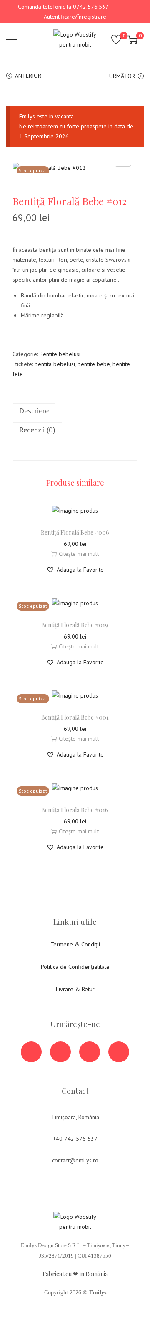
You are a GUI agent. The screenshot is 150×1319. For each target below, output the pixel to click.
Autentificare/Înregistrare (75, 16)
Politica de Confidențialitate (75, 966)
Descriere (34, 410)
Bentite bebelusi (60, 354)
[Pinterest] (118, 1051)
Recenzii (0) (37, 430)
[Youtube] (60, 1051)
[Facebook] (31, 1051)
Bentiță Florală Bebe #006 (75, 532)
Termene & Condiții (75, 944)
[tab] (75, 410)
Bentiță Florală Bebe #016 (74, 810)
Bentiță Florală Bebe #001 (75, 717)
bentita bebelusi (55, 364)
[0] (116, 39)
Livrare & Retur (75, 989)
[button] (75, 570)
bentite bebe (94, 364)
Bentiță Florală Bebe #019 (74, 625)
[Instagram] (89, 1051)
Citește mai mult (79, 554)
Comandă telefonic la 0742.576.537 (63, 6)
